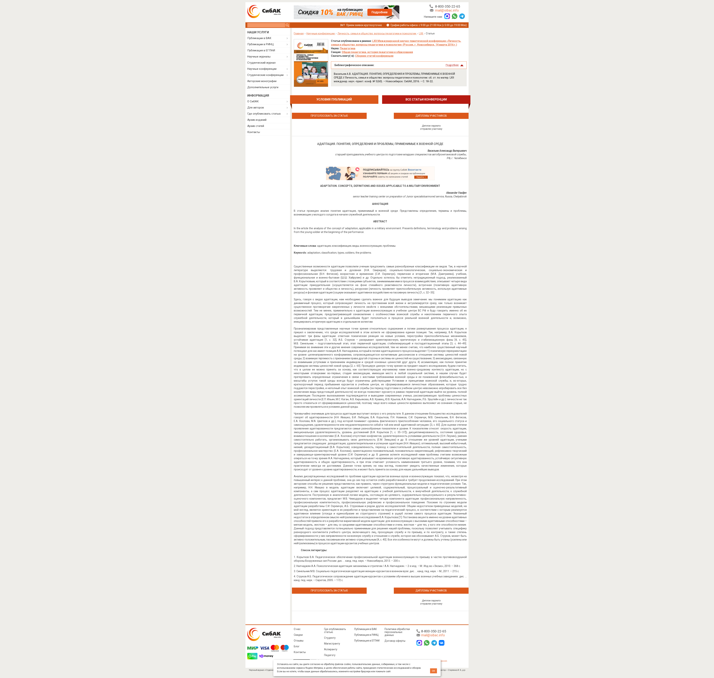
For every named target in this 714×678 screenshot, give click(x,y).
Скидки (298, 634)
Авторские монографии (261, 81)
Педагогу (329, 655)
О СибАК (253, 101)
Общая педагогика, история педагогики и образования (377, 52)
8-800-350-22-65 (447, 6)
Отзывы (298, 640)
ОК (433, 670)
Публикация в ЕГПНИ (261, 50)
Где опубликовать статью (264, 113)
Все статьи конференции (426, 99)
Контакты (253, 132)
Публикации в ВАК (259, 38)
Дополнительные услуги (262, 87)
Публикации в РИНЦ (260, 44)
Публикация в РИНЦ (366, 634)
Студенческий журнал (261, 62)
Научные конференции (261, 69)
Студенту (330, 637)
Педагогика (347, 48)
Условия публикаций (334, 99)
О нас (297, 629)
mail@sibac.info (447, 10)
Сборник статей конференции (374, 55)
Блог (297, 646)
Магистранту (332, 643)
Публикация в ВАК (365, 629)
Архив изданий (256, 119)
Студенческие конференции (265, 75)
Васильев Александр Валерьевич (447, 150)
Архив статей (255, 126)
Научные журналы (259, 56)
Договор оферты (395, 640)
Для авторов (255, 107)
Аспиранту (330, 649)
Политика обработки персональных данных (397, 632)
